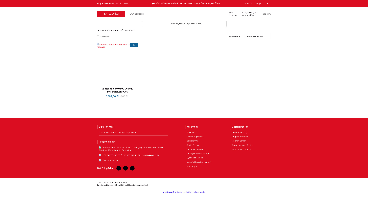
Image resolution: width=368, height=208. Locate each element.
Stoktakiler (104, 36)
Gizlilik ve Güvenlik (195, 149)
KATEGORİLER (111, 14)
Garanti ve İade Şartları (242, 145)
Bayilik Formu (193, 145)
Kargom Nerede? (239, 136)
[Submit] (166, 133)
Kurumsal (248, 3)
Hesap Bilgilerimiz (195, 136)
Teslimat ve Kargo (239, 132)
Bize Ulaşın (192, 166)
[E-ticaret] (183, 192)
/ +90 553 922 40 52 (131, 155)
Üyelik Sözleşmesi (195, 157)
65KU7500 (129, 30)
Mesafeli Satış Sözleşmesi (199, 162)
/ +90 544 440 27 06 (150, 155)
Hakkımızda (192, 132)
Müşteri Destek (113, 3)
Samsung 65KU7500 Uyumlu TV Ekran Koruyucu (117, 90)
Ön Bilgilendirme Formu (198, 153)
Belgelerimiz (192, 140)
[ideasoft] (169, 192)
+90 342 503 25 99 (111, 155)
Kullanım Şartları (238, 140)
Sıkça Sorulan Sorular (241, 149)
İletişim (259, 3)
